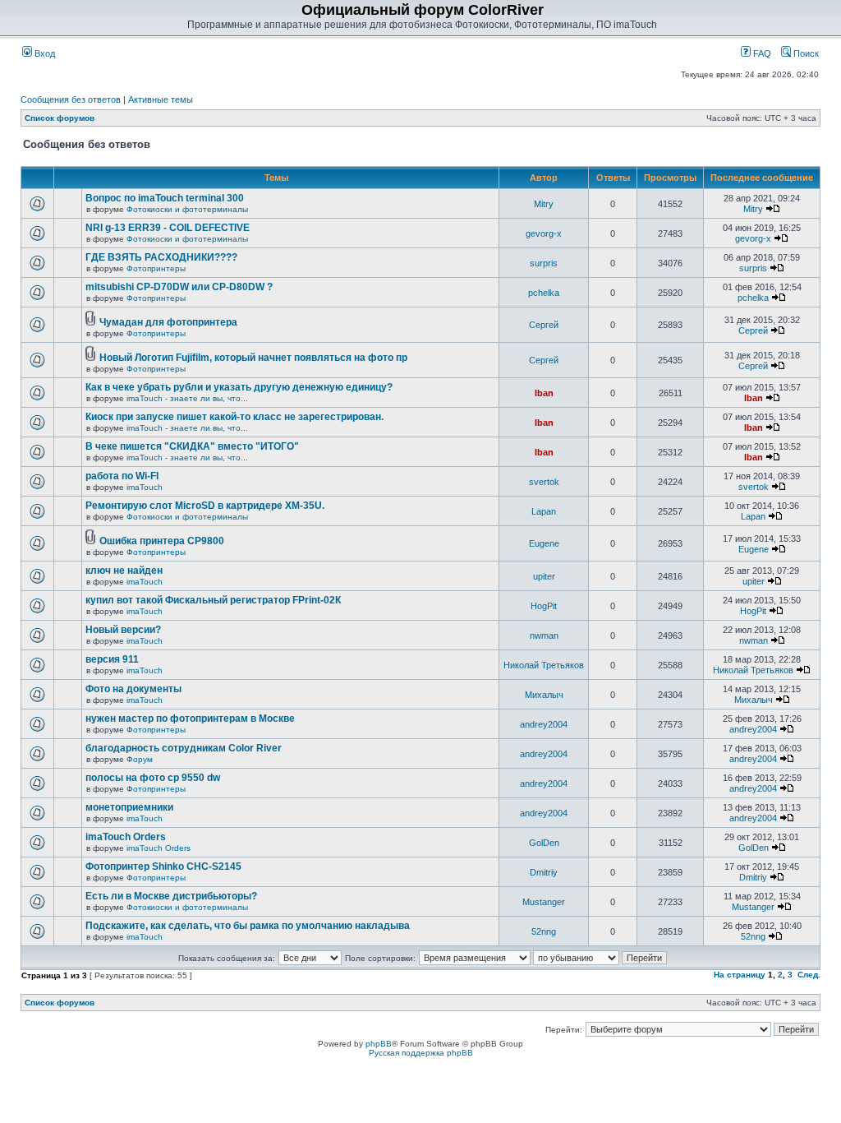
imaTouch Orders (125, 837)
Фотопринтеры (156, 268)
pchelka (543, 293)
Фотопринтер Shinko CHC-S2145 (163, 866)
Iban (544, 393)
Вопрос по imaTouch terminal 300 (164, 198)
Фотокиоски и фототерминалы (187, 209)
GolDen (544, 843)
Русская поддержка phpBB (421, 1052)
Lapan (543, 511)
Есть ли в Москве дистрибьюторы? (171, 896)
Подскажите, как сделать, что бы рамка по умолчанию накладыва (247, 925)
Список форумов (59, 117)
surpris (544, 263)
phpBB (378, 1043)
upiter (544, 576)
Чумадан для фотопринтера (168, 322)
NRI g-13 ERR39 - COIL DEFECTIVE (167, 227)
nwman (544, 635)
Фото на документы (133, 689)
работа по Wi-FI (122, 476)
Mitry (544, 204)
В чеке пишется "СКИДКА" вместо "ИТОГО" (192, 446)
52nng (543, 931)
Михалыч (544, 695)
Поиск (805, 53)
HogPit (544, 606)
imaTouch (144, 487)
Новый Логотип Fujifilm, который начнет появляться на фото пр (253, 357)
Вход (43, 53)
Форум (139, 759)
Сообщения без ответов (71, 99)
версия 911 (112, 659)
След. (808, 974)
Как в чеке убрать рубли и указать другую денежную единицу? (239, 387)
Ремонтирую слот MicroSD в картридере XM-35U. (204, 505)
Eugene (544, 543)
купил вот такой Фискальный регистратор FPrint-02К (213, 600)
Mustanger (543, 902)
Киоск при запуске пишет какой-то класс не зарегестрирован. (234, 417)
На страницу (739, 974)
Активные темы (160, 99)
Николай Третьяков (543, 665)
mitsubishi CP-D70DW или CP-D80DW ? (179, 287)
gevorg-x (544, 233)
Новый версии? (123, 629)
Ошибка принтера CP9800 (161, 541)
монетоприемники (129, 807)
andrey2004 (544, 724)
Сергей (543, 325)
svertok (544, 482)
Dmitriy (544, 872)
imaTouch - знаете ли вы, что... (187, 398)
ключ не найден (124, 570)
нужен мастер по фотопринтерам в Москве (190, 718)
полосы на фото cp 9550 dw (152, 777)
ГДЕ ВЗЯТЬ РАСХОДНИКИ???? (161, 257)
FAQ (761, 53)
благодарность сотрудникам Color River (183, 748)
